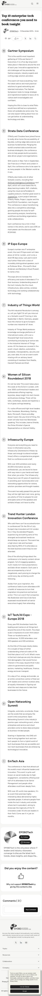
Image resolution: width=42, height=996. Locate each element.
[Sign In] (24, 837)
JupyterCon (12, 197)
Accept (25, 991)
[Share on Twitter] (25, 38)
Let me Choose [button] (24, 987)
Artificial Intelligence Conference (21, 183)
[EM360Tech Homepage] (21, 931)
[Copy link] (35, 38)
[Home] (9, 5)
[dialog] (24, 982)
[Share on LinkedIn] (30, 38)
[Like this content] (16, 38)
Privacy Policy (7, 982)
